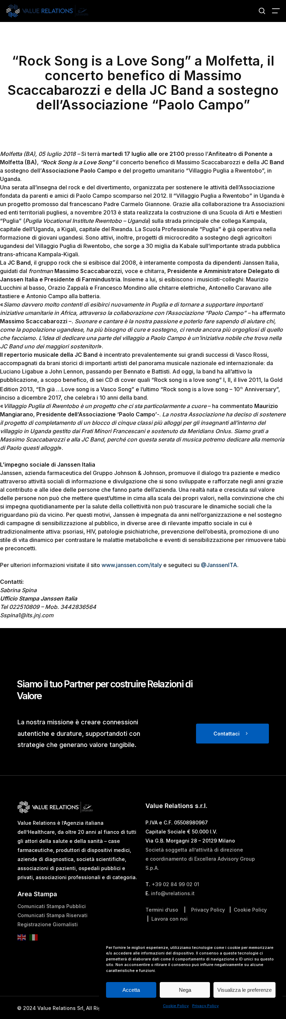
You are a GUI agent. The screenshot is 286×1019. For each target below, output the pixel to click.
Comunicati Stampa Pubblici (51, 906)
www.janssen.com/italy (131, 564)
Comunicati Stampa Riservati (52, 915)
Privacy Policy (205, 1005)
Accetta (131, 990)
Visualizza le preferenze (244, 990)
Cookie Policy (176, 1005)
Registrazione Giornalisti (47, 924)
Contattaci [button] (226, 734)
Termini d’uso (161, 910)
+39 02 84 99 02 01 (175, 884)
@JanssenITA (219, 564)
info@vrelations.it (173, 893)
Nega (185, 990)
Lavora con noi (169, 919)
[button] (276, 10)
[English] (23, 939)
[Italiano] (35, 939)
